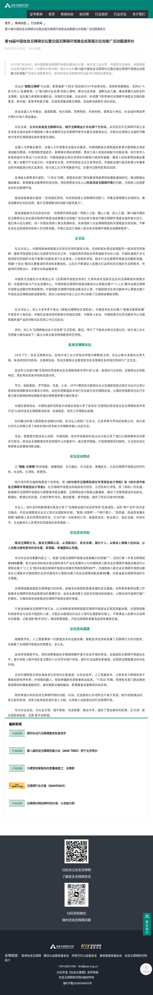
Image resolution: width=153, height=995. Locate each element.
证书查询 (36, 14)
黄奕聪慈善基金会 (111, 955)
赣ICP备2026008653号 (77, 983)
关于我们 (138, 14)
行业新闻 (36, 23)
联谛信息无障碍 (31, 955)
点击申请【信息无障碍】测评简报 (77, 972)
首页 (51, 14)
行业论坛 (121, 15)
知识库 (84, 14)
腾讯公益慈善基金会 (56, 955)
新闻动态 (67, 14)
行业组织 (103, 15)
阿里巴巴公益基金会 (84, 955)
